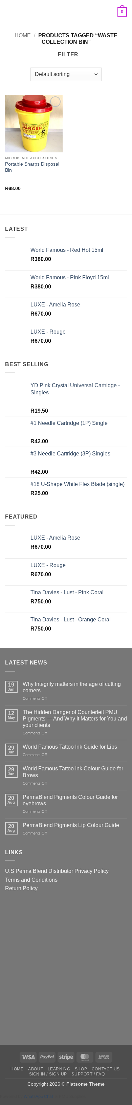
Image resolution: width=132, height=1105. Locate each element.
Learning (59, 1069)
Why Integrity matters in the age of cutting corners (72, 687)
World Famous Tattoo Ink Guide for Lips (70, 747)
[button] (9, 11)
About (35, 1069)
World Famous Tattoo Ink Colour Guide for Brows (73, 772)
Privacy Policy (91, 871)
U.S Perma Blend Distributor (39, 871)
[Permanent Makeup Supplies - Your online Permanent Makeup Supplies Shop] (66, 12)
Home (23, 35)
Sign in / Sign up (48, 1074)
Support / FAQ (88, 1074)
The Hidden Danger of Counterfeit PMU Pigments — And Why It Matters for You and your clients (75, 718)
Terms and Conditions (31, 880)
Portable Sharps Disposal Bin (32, 167)
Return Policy (21, 888)
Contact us (106, 1069)
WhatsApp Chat (39, 1096)
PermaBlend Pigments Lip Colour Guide (71, 825)
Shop (81, 1069)
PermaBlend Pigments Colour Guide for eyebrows (70, 800)
